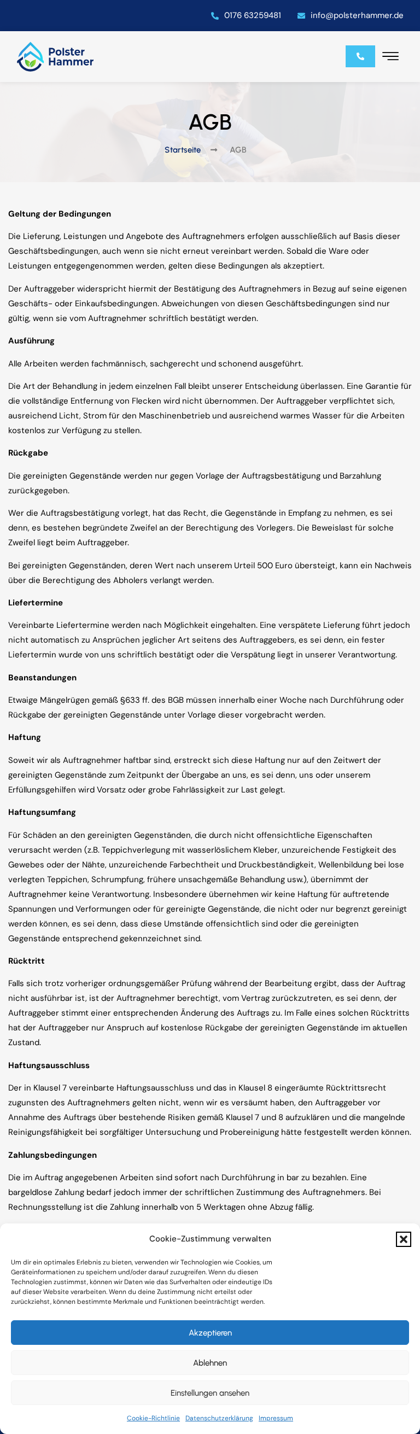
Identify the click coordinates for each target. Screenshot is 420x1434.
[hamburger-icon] (390, 57)
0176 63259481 (252, 15)
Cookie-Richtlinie (153, 1418)
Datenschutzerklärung (219, 1418)
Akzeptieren (210, 1333)
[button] (403, 1239)
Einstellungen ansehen (210, 1393)
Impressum (276, 1418)
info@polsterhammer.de (357, 15)
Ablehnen (210, 1363)
